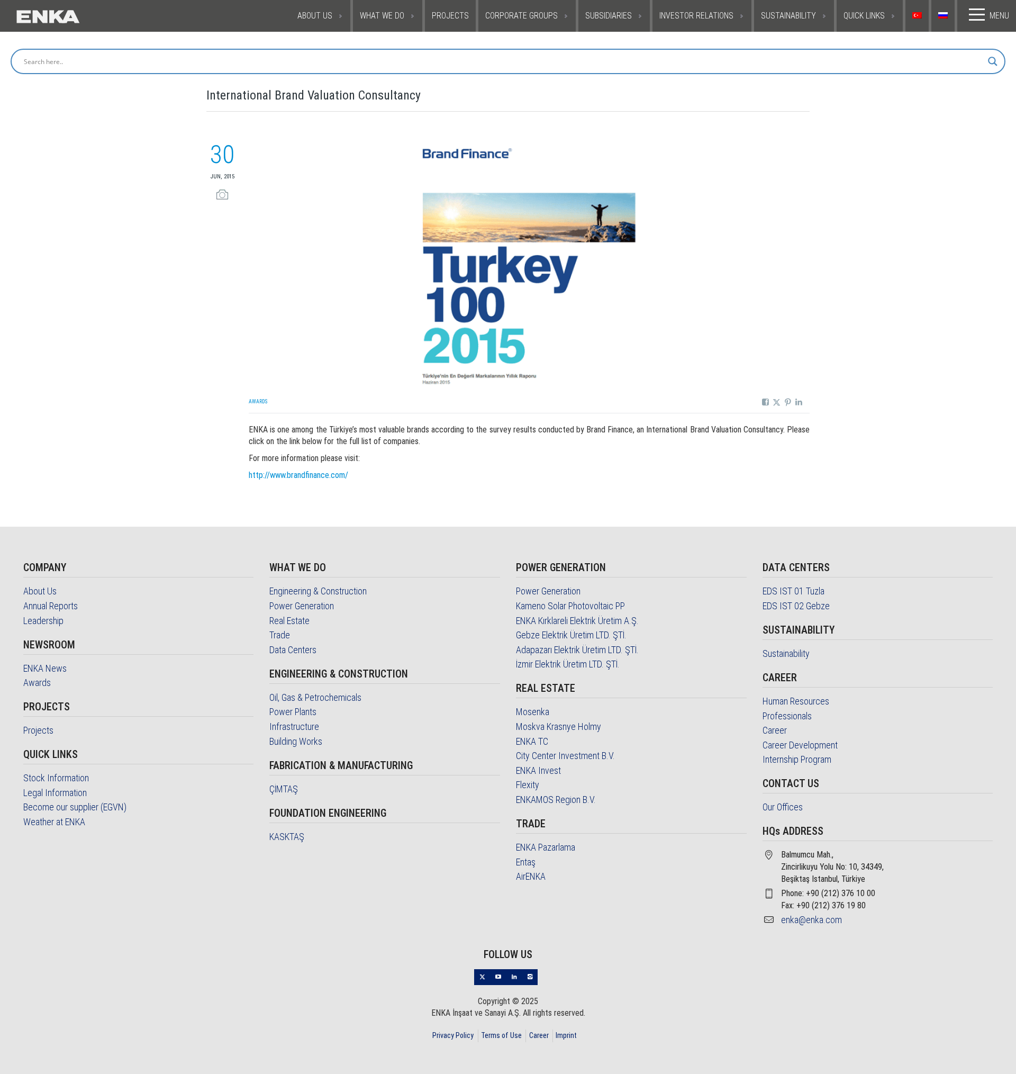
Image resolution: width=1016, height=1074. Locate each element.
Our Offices (783, 807)
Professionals (787, 715)
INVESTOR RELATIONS (696, 16)
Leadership (43, 620)
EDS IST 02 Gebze (796, 605)
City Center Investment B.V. (565, 755)
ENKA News (45, 668)
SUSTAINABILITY (788, 16)
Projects (38, 730)
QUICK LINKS (864, 16)
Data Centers (292, 649)
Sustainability (786, 653)
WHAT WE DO (382, 16)
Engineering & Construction (318, 591)
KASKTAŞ (286, 836)
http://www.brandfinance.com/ (298, 475)
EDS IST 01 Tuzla (793, 591)
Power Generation (301, 605)
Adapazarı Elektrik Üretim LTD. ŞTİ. (577, 649)
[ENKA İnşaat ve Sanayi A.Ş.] (80, 16)
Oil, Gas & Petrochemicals (315, 697)
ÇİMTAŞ (283, 789)
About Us (40, 591)
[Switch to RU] (944, 16)
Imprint (566, 1035)
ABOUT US (314, 16)
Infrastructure (294, 726)
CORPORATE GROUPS (521, 16)
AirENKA (531, 876)
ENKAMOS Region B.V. (556, 799)
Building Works (295, 741)
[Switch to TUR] (918, 16)
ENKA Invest (538, 770)
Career (775, 730)
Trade (279, 634)
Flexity (527, 784)
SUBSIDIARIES (608, 16)
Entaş (526, 862)
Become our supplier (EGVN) (74, 807)
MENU (999, 16)
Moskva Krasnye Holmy (558, 726)
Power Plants (292, 711)
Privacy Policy (453, 1035)
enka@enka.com (811, 919)
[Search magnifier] (992, 61)
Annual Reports (50, 605)
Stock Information (56, 777)
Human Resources (796, 701)
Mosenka (532, 711)
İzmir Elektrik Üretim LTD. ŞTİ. (568, 664)
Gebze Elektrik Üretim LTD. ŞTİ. (571, 634)
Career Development (800, 745)
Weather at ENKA (54, 821)
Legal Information (55, 792)
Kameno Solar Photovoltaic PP (570, 605)
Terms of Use (501, 1035)
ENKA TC (532, 741)
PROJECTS (450, 16)
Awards (258, 401)
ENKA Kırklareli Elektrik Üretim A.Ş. (577, 620)
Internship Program (797, 759)
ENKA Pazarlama (545, 847)
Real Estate (289, 620)
